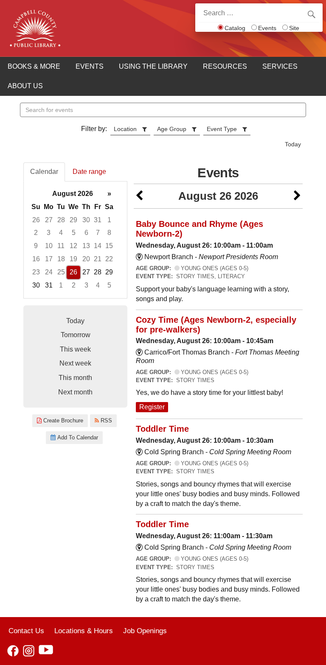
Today (293, 144)
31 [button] (97, 220)
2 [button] (36, 232)
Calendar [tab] (44, 171)
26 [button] (36, 220)
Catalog (235, 28)
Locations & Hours (83, 630)
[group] (75, 240)
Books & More (34, 66)
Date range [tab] (89, 171)
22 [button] (109, 259)
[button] (139, 196)
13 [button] (86, 245)
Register (152, 407)
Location (125, 129)
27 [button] (49, 220)
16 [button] (36, 259)
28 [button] (61, 220)
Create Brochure (62, 420)
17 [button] (49, 259)
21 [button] (97, 259)
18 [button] (61, 259)
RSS (105, 420)
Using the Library (153, 66)
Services (280, 66)
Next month (75, 392)
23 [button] (36, 272)
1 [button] (109, 220)
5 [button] (74, 232)
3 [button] (49, 232)
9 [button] (36, 245)
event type (222, 129)
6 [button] (86, 232)
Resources (225, 66)
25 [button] (61, 272)
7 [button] (98, 232)
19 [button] (73, 259)
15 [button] (109, 245)
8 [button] (109, 232)
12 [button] (73, 245)
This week (75, 349)
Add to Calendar (77, 437)
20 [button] (86, 259)
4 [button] (61, 232)
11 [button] (61, 245)
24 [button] (49, 272)
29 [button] (73, 220)
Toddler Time (162, 428)
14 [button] (97, 245)
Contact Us (26, 630)
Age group (171, 129)
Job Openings (145, 630)
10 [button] (49, 245)
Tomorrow (75, 334)
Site (294, 28)
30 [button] (86, 220)
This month (75, 377)
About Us (25, 85)
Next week (75, 363)
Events (267, 28)
